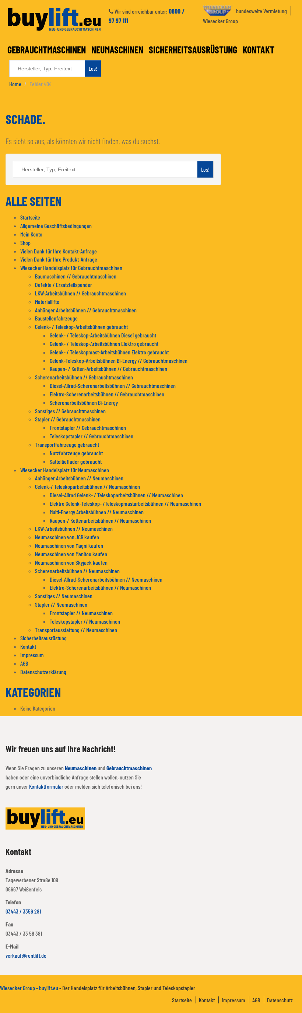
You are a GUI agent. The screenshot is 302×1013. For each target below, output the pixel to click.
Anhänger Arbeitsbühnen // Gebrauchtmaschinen (86, 309)
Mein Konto (31, 234)
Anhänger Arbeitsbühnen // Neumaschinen (79, 477)
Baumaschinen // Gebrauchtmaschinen (75, 276)
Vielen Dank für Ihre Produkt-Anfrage (58, 259)
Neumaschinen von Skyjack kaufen (71, 562)
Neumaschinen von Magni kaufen (69, 545)
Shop (25, 242)
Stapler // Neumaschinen (61, 604)
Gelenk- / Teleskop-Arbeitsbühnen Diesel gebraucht (103, 335)
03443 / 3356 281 (23, 911)
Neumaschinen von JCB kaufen (67, 536)
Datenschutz (280, 999)
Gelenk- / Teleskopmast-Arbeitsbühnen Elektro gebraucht (109, 351)
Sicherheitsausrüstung (193, 49)
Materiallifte (47, 301)
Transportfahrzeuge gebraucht (67, 444)
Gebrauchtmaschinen (46, 49)
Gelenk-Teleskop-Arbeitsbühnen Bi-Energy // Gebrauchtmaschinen (118, 360)
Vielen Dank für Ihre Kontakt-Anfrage (58, 251)
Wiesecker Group (220, 20)
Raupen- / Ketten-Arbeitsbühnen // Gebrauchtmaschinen (108, 368)
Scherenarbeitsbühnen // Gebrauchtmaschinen (84, 377)
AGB (24, 663)
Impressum (32, 654)
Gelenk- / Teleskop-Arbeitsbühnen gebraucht (81, 326)
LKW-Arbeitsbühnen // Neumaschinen (74, 528)
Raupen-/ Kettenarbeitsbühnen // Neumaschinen (100, 520)
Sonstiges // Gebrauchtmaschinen (70, 410)
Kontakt (258, 49)
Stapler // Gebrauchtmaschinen (68, 419)
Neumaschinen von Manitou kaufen (71, 553)
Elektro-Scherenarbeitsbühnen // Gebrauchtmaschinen (107, 393)
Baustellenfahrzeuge (56, 318)
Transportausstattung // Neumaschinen (76, 629)
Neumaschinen (117, 49)
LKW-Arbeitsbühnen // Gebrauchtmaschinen (80, 293)
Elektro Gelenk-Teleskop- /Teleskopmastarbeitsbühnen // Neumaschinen (125, 503)
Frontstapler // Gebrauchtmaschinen (88, 427)
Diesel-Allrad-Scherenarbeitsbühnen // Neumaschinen (106, 579)
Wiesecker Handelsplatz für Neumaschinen (64, 469)
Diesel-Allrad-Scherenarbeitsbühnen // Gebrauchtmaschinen (113, 385)
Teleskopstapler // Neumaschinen (85, 621)
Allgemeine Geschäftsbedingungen (56, 225)
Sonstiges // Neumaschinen (63, 595)
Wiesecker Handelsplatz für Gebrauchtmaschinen (71, 267)
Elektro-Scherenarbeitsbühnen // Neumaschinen (100, 587)
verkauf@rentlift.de (26, 955)
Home (15, 83)
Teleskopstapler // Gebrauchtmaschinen (91, 435)
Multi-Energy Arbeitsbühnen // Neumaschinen (97, 511)
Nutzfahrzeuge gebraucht (76, 452)
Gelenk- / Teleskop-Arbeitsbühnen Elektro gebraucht (104, 343)
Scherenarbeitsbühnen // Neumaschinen (77, 570)
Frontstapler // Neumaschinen (81, 612)
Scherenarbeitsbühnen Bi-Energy (84, 402)
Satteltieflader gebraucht (76, 461)
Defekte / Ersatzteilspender (63, 284)
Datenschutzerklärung (43, 671)
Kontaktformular (46, 786)
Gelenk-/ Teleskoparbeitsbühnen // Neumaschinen (87, 486)
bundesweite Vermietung (261, 10)
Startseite (30, 217)
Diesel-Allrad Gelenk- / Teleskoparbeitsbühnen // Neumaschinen (116, 494)
